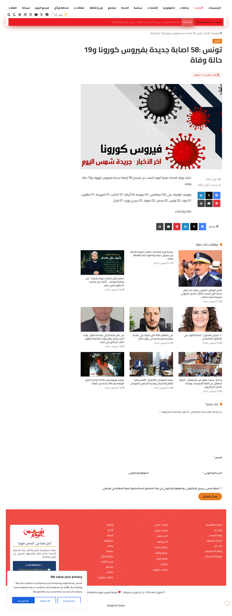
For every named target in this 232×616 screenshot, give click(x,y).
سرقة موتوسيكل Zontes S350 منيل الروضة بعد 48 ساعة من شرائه (104, 382)
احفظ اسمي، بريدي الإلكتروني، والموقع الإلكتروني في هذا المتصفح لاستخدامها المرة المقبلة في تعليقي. (160, 488)
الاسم (218, 457)
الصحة (125, 7)
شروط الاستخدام (213, 556)
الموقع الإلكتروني (138, 473)
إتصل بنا (218, 530)
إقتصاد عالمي (161, 525)
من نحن (218, 546)
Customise (69, 601)
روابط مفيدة (215, 535)
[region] (47, 590)
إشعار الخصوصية (213, 551)
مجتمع (112, 7)
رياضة (185, 7)
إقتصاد (153, 7)
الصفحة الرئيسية (214, 525)
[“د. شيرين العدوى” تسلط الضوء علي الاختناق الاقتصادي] (200, 319)
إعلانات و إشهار (214, 541)
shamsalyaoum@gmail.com (32, 569)
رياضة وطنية (161, 553)
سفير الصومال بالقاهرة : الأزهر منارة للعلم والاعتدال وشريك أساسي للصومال (151, 382)
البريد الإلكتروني (212, 473)
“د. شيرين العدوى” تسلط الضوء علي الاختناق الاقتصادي (203, 337)
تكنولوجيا (169, 7)
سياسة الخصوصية (116, 605)
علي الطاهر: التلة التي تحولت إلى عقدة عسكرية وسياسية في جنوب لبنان (153, 337)
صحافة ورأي (61, 7)
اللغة (14, 7)
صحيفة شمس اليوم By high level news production (92, 592)
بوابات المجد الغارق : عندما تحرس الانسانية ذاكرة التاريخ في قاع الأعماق (144, 22)
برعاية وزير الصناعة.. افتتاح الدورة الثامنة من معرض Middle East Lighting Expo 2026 (151, 255)
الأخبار (199, 7)
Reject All (45, 601)
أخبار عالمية (162, 536)
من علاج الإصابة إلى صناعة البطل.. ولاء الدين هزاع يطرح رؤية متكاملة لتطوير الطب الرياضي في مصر (103, 338)
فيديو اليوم (42, 7)
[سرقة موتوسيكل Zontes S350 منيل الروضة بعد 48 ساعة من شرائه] (102, 364)
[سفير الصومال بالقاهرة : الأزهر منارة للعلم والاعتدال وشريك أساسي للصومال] (151, 364)
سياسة (138, 7)
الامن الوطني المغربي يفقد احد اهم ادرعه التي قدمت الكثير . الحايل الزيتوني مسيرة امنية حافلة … (201, 293)
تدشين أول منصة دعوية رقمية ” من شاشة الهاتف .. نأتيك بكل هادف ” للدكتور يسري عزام (105, 282)
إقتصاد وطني (161, 530)
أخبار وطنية (162, 542)
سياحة (26, 7)
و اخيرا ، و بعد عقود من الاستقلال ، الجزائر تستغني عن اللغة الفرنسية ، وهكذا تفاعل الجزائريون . (200, 383)
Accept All (23, 601)
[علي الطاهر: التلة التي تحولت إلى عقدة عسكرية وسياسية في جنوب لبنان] (151, 319)
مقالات (80, 7)
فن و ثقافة (96, 7)
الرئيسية (215, 7)
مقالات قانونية (160, 570)
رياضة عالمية (161, 547)
